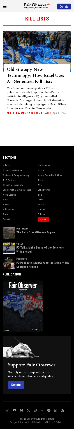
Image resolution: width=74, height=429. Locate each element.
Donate (16, 385)
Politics (6, 165)
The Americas (44, 165)
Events (41, 204)
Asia (40, 185)
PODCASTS (21, 259)
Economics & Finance (12, 170)
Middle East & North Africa (50, 175)
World (5, 199)
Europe (41, 170)
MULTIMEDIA (22, 229)
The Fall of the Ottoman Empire (35, 232)
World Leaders (9, 194)
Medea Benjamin (16, 113)
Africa (40, 180)
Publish (41, 214)
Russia (6, 204)
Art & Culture (9, 180)
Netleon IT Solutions (55, 422)
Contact (6, 219)
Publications (8, 209)
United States (44, 189)
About (5, 214)
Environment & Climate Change (17, 189)
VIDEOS (19, 244)
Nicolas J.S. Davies (40, 113)
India (40, 194)
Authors (41, 209)
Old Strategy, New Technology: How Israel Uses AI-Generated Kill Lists (35, 76)
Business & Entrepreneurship (16, 175)
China (40, 199)
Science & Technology (13, 185)
